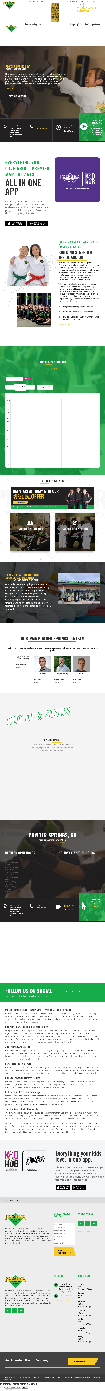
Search (2, 1387)
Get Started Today (64, 325)
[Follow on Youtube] (79, 991)
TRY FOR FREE (52, 368)
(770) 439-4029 (42, 128)
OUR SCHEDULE (86, 9)
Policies (58, 1377)
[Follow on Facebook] (66, 991)
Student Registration (61, 1243)
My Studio (32, 1)
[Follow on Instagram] (73, 991)
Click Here (63, 1187)
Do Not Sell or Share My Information (87, 1377)
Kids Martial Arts (55, 7)
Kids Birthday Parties (61, 1237)
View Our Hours (68, 126)
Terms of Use (49, 1377)
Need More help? (69, 906)
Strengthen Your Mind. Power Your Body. (96, 123)
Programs (62, 1)
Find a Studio (58, 1224)
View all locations (6, 1390)
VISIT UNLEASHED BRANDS (82, 1361)
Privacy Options (68, 1377)
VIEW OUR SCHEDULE (17, 96)
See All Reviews (53, 812)
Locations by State (60, 1228)
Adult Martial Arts (55, 17)
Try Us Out (83, 8)
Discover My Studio (84, 1231)
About (43, 1)
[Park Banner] (52, 498)
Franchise (73, 1)
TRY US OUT (9, 89)
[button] (80, 5)
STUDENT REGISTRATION (63, 1251)
